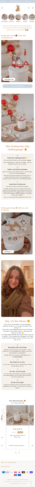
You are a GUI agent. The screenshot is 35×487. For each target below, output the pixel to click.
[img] (17, 429)
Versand (30, 481)
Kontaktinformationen (15, 483)
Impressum (24, 483)
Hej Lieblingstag (15, 479)
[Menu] (2, 8)
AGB (26, 481)
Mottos (29, 160)
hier (8, 192)
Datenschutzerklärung (18, 481)
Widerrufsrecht (8, 481)
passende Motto (18, 356)
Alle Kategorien (17, 86)
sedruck (18, 192)
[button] (29, 8)
